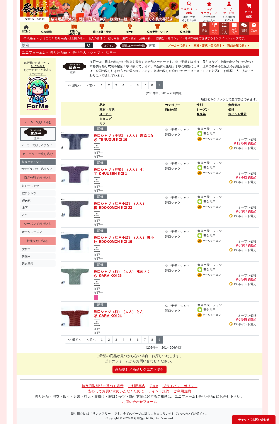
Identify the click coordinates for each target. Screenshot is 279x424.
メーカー (105, 114)
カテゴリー (172, 105)
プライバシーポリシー (180, 386)
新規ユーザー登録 (133, 45)
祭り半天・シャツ (86, 52)
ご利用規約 (182, 391)
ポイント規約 (158, 391)
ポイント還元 (237, 114)
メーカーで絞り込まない (36, 145)
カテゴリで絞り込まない (36, 168)
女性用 (26, 249)
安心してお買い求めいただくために (116, 391)
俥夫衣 (26, 200)
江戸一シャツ (30, 185)
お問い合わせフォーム (139, 402)
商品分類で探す (237, 45)
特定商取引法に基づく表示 (103, 386)
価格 (231, 109)
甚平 (25, 214)
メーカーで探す (178, 45)
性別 (200, 105)
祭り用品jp (58, 52)
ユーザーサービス (229, 15)
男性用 (26, 256)
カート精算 (249, 14)
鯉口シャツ (29, 193)
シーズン (203, 109)
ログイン (109, 45)
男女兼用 (27, 263)
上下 (25, 207)
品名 (102, 105)
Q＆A (154, 386)
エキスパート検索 (189, 15)
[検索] (89, 45)
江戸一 (111, 52)
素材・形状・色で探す (208, 45)
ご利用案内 (136, 386)
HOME (26, 31)
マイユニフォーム (209, 15)
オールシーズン (32, 231)
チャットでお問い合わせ (253, 419)
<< (74, 85)
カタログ (105, 118)
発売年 (201, 114)
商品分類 (171, 109)
